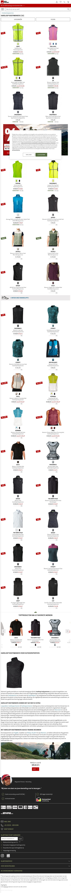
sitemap (6, 887)
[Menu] (2, 9)
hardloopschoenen (14, 706)
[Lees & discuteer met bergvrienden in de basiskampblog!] (9, 856)
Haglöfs (16, 733)
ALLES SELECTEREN (41, 154)
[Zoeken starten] (68, 9)
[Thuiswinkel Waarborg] (43, 799)
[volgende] (67, 631)
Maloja (29, 733)
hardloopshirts (12, 695)
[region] (35, 144)
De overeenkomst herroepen (11, 871)
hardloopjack (32, 695)
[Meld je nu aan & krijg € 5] (35, 757)
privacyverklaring (16, 150)
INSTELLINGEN (29, 154)
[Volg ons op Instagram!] (3, 856)
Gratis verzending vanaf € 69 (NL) (15, 794)
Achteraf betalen (10, 798)
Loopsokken (4, 706)
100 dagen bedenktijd (46, 794)
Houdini (34, 733)
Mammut (43, 733)
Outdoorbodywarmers (8, 13)
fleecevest (58, 710)
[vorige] (4, 631)
